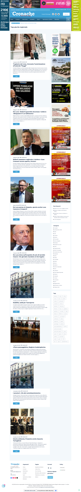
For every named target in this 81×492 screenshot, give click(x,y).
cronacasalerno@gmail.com (16, 471)
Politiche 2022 (56, 287)
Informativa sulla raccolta (30, 490)
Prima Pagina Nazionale (58, 272)
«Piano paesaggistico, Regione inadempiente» (29, 347)
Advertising (13, 9)
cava (59, 298)
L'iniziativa (56, 270)
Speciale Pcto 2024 (57, 244)
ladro (67, 311)
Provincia (55, 235)
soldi (55, 339)
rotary (65, 334)
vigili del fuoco (65, 341)
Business (55, 237)
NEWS (60, 313)
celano (55, 301)
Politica (55, 257)
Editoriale (57, 19)
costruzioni (61, 301)
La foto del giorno (57, 219)
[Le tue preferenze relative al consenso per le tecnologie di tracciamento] (79, 490)
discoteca (62, 306)
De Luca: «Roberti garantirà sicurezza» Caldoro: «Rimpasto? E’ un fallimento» (29, 112)
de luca (61, 303)
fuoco (60, 308)
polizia (65, 326)
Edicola (50, 477)
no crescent (62, 316)
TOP (63, 339)
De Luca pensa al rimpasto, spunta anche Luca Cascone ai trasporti (29, 208)
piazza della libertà (58, 326)
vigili (59, 341)
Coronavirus (56, 279)
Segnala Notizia (32, 9)
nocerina (56, 316)
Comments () (24, 109)
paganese (56, 321)
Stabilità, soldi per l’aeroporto (23, 302)
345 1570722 (13, 475)
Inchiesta (55, 265)
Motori (55, 263)
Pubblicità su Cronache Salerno (39, 475)
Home (12, 19)
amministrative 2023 (58, 229)
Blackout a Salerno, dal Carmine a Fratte (60, 211)
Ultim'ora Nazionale (57, 266)
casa (55, 298)
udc (54, 341)
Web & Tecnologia (57, 250)
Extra (55, 268)
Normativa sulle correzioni (40, 473)
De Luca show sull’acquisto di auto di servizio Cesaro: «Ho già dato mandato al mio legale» (29, 256)
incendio (61, 311)
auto (60, 296)
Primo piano (56, 239)
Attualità (32, 19)
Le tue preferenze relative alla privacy (45, 490)
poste (55, 334)
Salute (55, 255)
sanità (55, 246)
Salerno (55, 261)
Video (55, 231)
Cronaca (17, 19)
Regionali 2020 (57, 283)
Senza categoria (57, 240)
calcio (65, 296)
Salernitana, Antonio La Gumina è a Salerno (60, 214)
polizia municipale (57, 328)
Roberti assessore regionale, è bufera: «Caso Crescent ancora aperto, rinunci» (28, 160)
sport (59, 339)
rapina (60, 334)
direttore (56, 306)
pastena (62, 323)
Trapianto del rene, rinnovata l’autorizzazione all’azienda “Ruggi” (29, 65)
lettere (55, 313)
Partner (27, 9)
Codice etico (23, 9)
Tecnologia (56, 259)
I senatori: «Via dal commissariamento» (27, 393)
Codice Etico (37, 469)
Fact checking (38, 471)
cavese (63, 298)
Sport (38, 19)
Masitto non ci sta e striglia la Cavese (61, 208)
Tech (55, 233)
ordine (61, 318)
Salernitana (24, 19)
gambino (56, 311)
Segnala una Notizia (39, 467)
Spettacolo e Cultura (47, 19)
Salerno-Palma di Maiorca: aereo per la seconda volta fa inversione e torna (61, 217)
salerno (55, 336)
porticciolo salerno (57, 331)
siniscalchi (61, 336)
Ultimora (55, 274)
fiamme (55, 308)
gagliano (65, 308)
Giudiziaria (56, 253)
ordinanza (56, 318)
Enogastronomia (57, 248)
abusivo (55, 296)
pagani (61, 321)
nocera (65, 313)
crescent (56, 303)
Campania (56, 276)
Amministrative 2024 (58, 252)
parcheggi (56, 323)
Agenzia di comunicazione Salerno (47, 487)
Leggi (16, 76)
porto (65, 331)
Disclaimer (18, 9)
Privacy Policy (62, 467)
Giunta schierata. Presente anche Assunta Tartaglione (28, 440)
